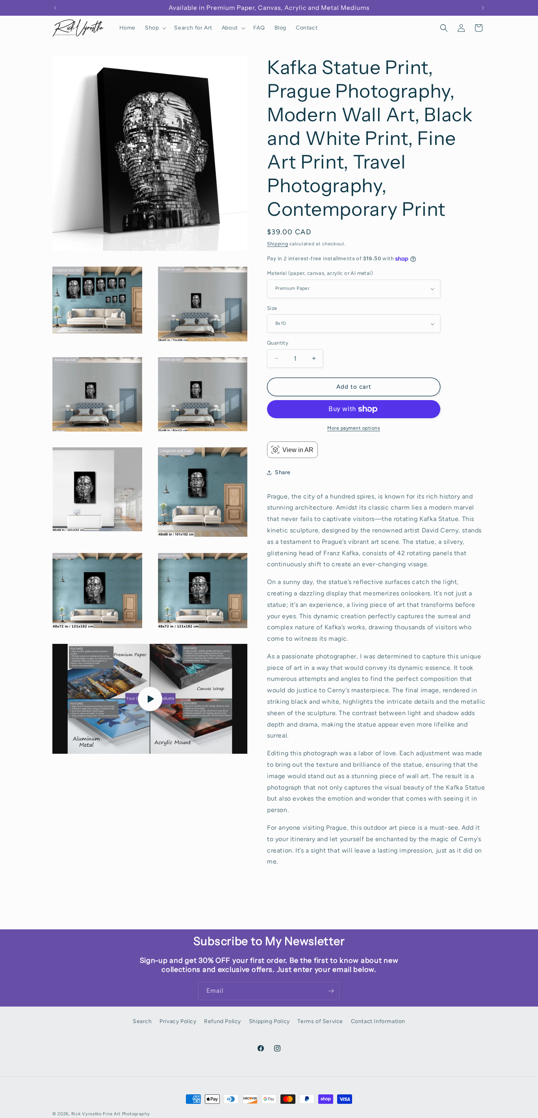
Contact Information (378, 1021)
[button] (154, 28)
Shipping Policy (269, 1021)
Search (142, 1021)
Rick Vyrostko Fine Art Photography (110, 1113)
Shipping (277, 244)
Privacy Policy (178, 1021)
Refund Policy (222, 1021)
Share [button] (283, 472)
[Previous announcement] (55, 7)
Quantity (277, 343)
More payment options (353, 428)
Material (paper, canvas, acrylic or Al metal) (320, 273)
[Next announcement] (483, 7)
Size (272, 308)
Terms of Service (320, 1021)
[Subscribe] (330, 991)
